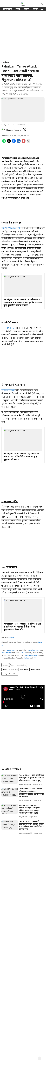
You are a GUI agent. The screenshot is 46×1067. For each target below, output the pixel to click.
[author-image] (3, 130)
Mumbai (23, 652)
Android (27, 658)
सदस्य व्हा (11, 637)
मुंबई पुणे (26, 9)
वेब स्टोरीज (36, 9)
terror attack (24, 669)
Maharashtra (6, 652)
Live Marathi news (30, 655)
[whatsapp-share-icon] (4, 142)
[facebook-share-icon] (14, 142)
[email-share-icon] (24, 142)
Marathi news (10, 650)
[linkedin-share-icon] (19, 142)
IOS (34, 658)
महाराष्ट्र (18, 9)
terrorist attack (21, 665)
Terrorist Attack (35, 669)
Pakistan (5, 665)
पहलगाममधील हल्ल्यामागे (11, 228)
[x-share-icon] (9, 142)
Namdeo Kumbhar (14, 130)
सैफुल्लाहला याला (8, 328)
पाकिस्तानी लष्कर (8, 390)
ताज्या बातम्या (7, 9)
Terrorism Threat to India (10, 669)
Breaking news (34, 650)
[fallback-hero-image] (9, 779)
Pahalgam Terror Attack (10, 674)
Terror (12, 665)
